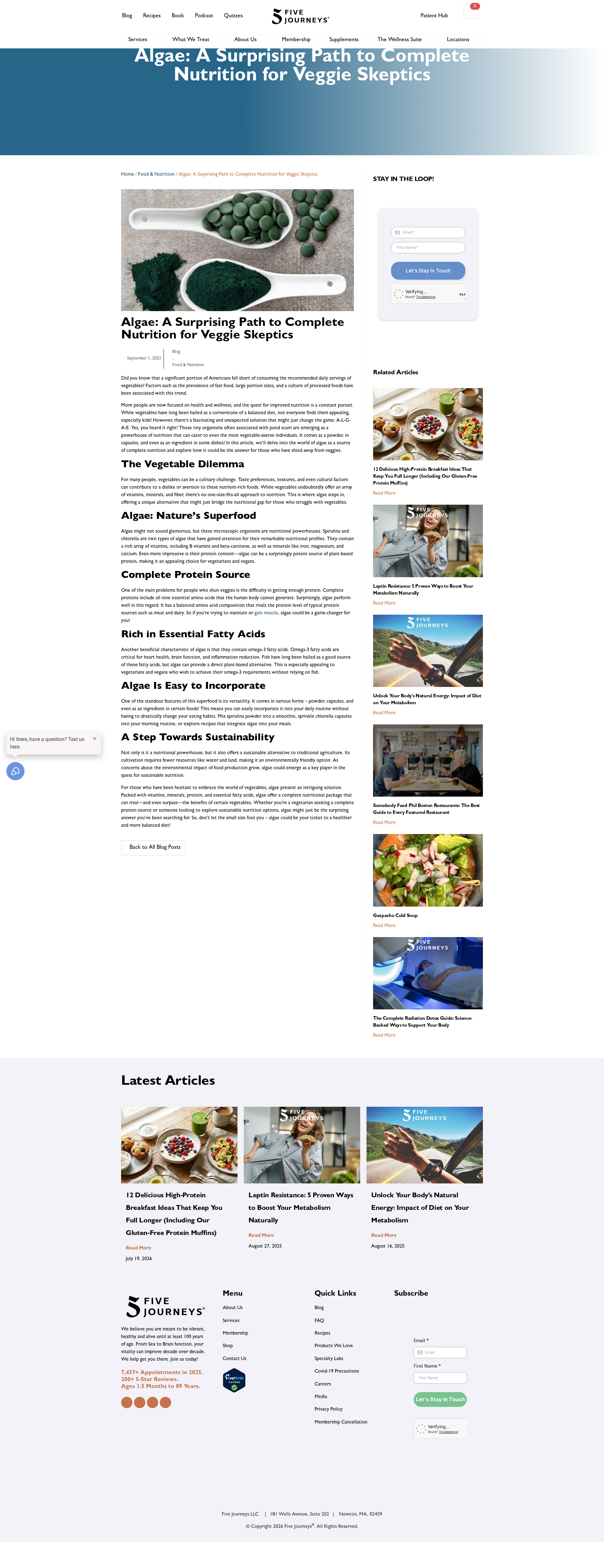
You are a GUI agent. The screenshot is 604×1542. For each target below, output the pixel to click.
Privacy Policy (329, 1409)
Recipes (152, 16)
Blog (127, 16)
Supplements (344, 40)
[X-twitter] (165, 1402)
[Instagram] (139, 1402)
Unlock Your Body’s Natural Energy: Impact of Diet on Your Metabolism (420, 1209)
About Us (245, 40)
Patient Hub (434, 16)
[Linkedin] (152, 1402)
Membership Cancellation (341, 1422)
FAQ (319, 1321)
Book (178, 16)
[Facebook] (126, 1402)
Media (321, 1397)
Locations (458, 40)
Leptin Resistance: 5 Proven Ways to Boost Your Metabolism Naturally (301, 1209)
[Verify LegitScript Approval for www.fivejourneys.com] (234, 1391)
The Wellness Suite (400, 40)
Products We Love (334, 1346)
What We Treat (190, 40)
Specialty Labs (329, 1359)
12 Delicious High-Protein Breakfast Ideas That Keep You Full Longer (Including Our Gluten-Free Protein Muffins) (425, 477)
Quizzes (233, 16)
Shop (228, 1346)
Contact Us (234, 1359)
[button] (409, 16)
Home (127, 174)
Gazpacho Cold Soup (395, 916)
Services (137, 40)
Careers (323, 1384)
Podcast (204, 16)
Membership (296, 40)
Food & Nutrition (156, 174)
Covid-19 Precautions (337, 1371)
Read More (384, 493)
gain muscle (266, 613)
